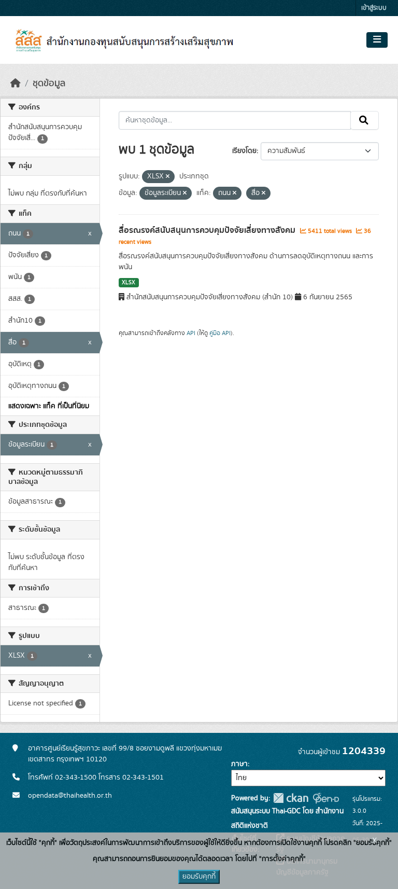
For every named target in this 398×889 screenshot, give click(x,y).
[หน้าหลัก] (15, 83)
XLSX (128, 283)
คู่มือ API (220, 333)
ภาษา (239, 764)
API (191, 333)
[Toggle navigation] (377, 40)
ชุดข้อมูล (49, 83)
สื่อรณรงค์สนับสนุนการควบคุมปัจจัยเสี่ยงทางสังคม (208, 230)
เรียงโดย (244, 151)
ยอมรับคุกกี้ (199, 876)
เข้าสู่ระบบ (374, 8)
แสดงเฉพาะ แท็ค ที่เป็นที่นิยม (48, 406)
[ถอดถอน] (167, 177)
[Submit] (364, 120)
